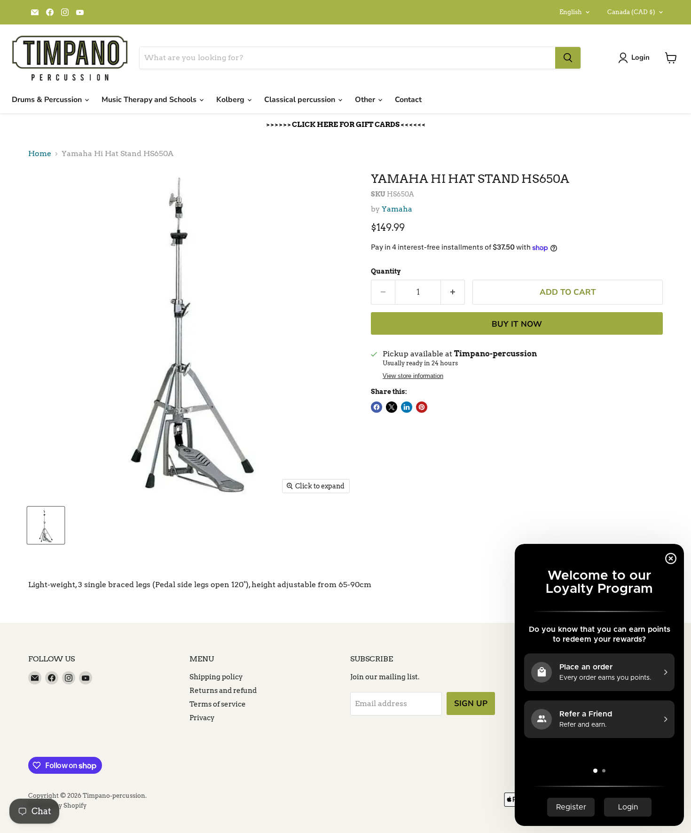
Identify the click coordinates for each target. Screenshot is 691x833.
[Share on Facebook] (376, 407)
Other (366, 99)
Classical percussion (300, 99)
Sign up (470, 703)
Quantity (385, 271)
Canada (631, 12)
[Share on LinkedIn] (406, 407)
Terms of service (217, 704)
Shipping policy (216, 677)
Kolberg (231, 99)
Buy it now (517, 324)
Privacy (202, 718)
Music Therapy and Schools (150, 99)
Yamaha (397, 208)
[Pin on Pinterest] (421, 407)
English (570, 12)
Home (39, 153)
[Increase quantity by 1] (453, 292)
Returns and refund (223, 690)
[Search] (568, 58)
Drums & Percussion (48, 99)
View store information (413, 376)
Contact (408, 99)
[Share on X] (391, 407)
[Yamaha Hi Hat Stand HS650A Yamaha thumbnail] (45, 525)
